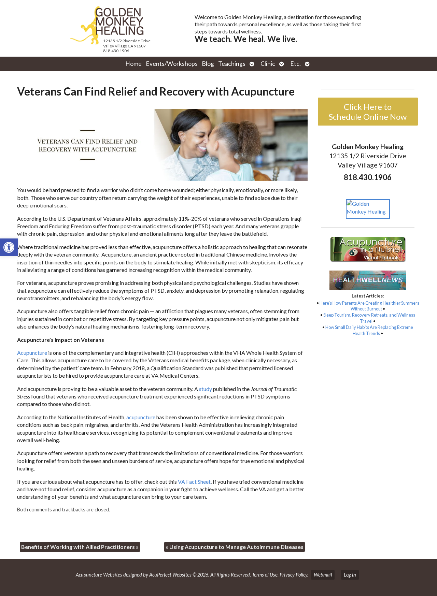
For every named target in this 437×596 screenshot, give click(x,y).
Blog (208, 63)
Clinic (267, 63)
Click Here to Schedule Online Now (368, 111)
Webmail (323, 575)
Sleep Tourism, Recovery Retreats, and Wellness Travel (369, 318)
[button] (9, 247)
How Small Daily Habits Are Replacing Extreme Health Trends (369, 330)
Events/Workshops (172, 63)
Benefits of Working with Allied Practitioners (80, 546)
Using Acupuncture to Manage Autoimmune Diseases (235, 546)
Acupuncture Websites (99, 575)
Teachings (231, 63)
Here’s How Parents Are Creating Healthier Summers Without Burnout (369, 306)
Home (133, 63)
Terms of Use (265, 575)
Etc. (295, 63)
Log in (350, 575)
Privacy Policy (293, 575)
